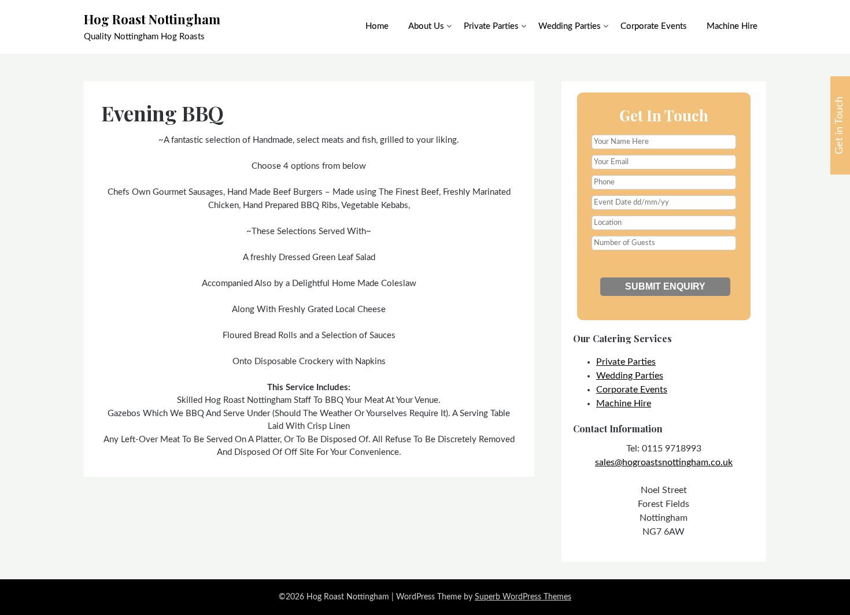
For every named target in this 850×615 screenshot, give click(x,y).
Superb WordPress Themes (523, 597)
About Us (426, 26)
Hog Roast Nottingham (152, 19)
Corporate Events (653, 26)
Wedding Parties (569, 26)
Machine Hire (732, 26)
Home (377, 26)
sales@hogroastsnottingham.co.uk (664, 462)
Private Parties (491, 26)
